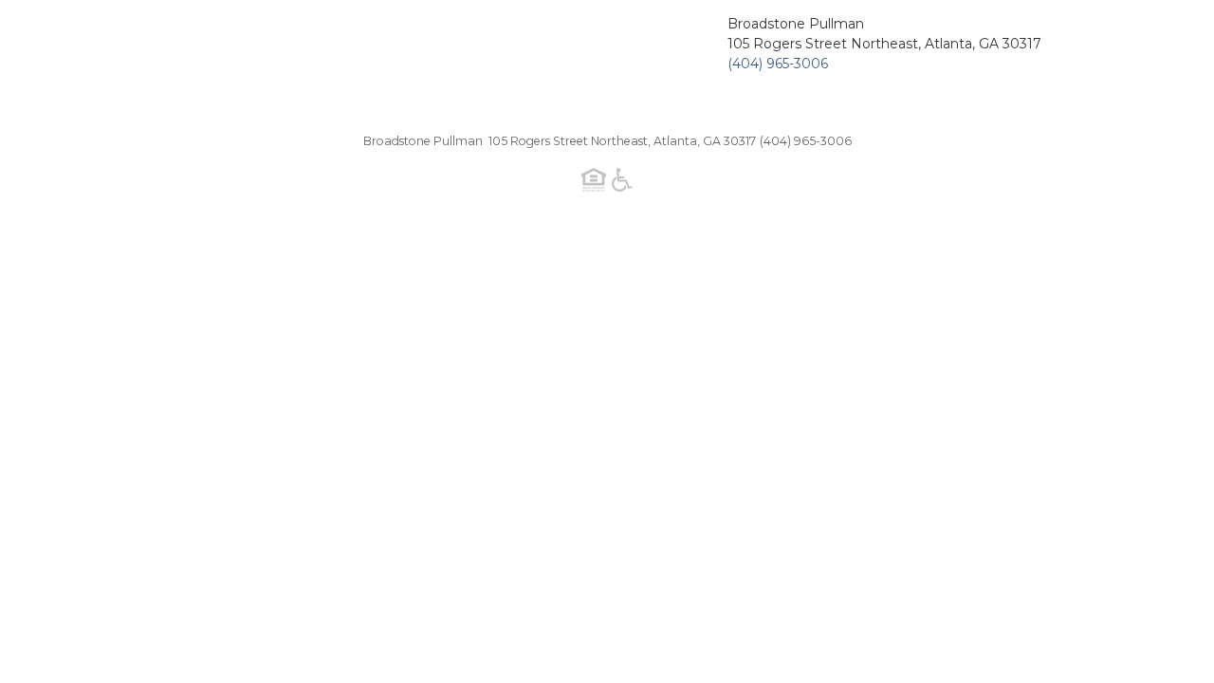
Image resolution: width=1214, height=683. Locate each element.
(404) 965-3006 (777, 63)
